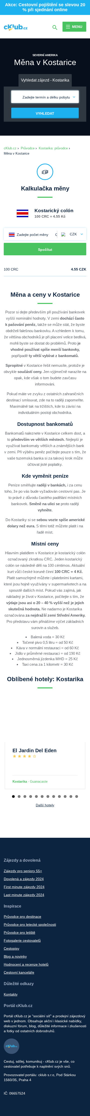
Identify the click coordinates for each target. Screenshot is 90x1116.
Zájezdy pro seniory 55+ (23, 871)
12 (76, 796)
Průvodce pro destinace (22, 917)
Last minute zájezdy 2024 (24, 895)
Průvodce (27, 148)
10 (65, 796)
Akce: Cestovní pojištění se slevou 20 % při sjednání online (45, 7)
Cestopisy (11, 948)
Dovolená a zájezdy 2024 (24, 879)
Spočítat (45, 250)
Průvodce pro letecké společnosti (30, 925)
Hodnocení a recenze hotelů (26, 964)
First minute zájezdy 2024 (24, 887)
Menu (77, 27)
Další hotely (45, 805)
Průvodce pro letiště (19, 932)
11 (71, 796)
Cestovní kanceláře (19, 972)
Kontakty (11, 994)
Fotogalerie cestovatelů (22, 940)
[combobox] (71, 234)
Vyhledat (45, 113)
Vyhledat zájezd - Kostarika (45, 80)
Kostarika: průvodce (53, 148)
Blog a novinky (15, 956)
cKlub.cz (10, 148)
